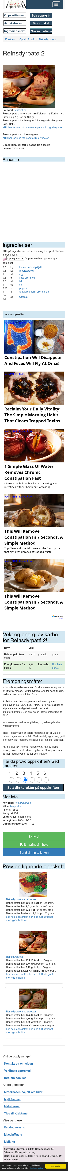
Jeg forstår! (55, 1166)
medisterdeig (26, 270)
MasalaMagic (13, 1134)
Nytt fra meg (12, 1099)
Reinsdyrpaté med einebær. (21, 899)
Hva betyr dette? (57, 666)
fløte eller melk (27, 277)
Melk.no (9, 1141)
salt (21, 284)
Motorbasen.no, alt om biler (23, 1092)
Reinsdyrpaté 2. (15, 956)
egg (21, 274)
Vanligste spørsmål (17, 1070)
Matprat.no (20, 110)
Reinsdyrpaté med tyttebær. (21, 1011)
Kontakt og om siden (18, 1063)
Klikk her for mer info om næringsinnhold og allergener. (33, 127)
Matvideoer (12, 1106)
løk (20, 281)
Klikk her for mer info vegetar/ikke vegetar (26, 138)
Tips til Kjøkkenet (16, 1113)
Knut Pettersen (22, 802)
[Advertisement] (34, 197)
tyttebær (23, 296)
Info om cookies (15, 1078)
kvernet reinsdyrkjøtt (30, 267)
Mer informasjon (36, 1168)
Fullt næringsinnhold (34, 844)
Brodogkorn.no (14, 1127)
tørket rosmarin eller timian (34, 291)
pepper (23, 288)
